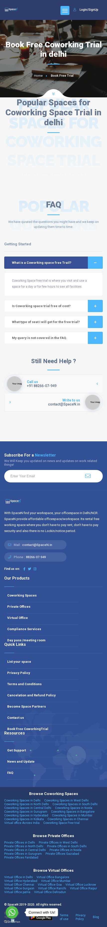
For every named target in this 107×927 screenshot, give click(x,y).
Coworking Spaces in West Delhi (66, 800)
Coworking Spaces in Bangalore (73, 811)
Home (38, 75)
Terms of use (64, 917)
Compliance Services (24, 629)
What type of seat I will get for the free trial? (46, 322)
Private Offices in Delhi (19, 842)
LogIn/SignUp (89, 9)
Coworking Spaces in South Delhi (75, 804)
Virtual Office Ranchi (52, 888)
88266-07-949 (36, 557)
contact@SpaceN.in (37, 545)
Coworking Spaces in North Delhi (26, 804)
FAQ (10, 773)
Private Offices (18, 606)
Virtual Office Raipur (83, 888)
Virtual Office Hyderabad (20, 881)
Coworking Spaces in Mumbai (72, 815)
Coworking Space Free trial (61, 823)
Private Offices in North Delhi (23, 846)
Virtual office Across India (22, 823)
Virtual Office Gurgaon (19, 888)
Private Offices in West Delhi (58, 842)
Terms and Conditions (24, 684)
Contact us (15, 718)
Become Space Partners (26, 706)
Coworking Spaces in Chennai (68, 819)
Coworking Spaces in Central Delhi (27, 808)
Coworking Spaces (22, 595)
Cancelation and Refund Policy (31, 695)
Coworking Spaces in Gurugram (25, 811)
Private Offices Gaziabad (62, 854)
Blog (96, 917)
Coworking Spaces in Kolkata (24, 819)
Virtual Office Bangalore (53, 877)
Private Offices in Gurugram (23, 854)
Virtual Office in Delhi (18, 877)
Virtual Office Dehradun (50, 892)
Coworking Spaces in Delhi (22, 800)
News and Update (21, 761)
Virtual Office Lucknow (80, 884)
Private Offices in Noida (65, 850)
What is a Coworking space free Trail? (41, 263)
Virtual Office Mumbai (55, 881)
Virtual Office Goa (50, 884)
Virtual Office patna (17, 892)
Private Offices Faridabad (21, 857)
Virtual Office (17, 618)
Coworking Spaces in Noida (73, 808)
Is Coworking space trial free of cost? (41, 306)
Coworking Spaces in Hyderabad (26, 815)
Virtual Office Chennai (19, 884)
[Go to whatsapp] (12, 912)
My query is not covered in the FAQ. (39, 338)
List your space (19, 661)
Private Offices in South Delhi (67, 846)
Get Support (16, 750)
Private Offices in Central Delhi (25, 850)
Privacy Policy (18, 673)
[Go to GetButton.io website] (12, 922)
